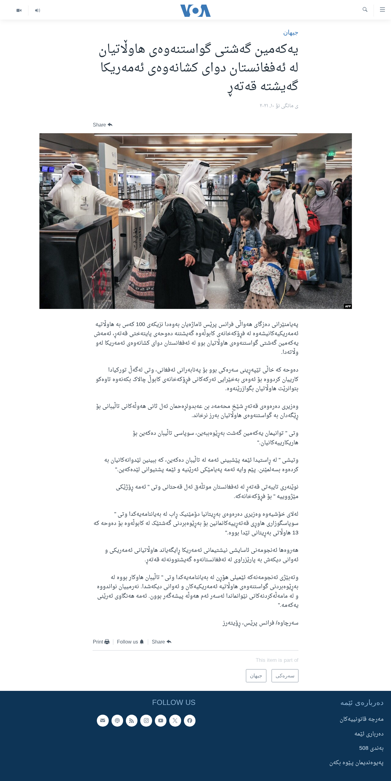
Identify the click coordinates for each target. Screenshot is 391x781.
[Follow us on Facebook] (190, 720)
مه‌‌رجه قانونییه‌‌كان (362, 719)
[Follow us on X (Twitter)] (175, 720)
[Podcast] (117, 720)
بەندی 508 (371, 748)
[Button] (102, 125)
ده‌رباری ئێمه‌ (369, 734)
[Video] (19, 11)
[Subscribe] (102, 720)
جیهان (290, 32)
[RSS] (131, 720)
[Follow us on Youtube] (160, 720)
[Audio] (37, 11)
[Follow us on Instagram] (146, 720)
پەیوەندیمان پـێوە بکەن (356, 763)
